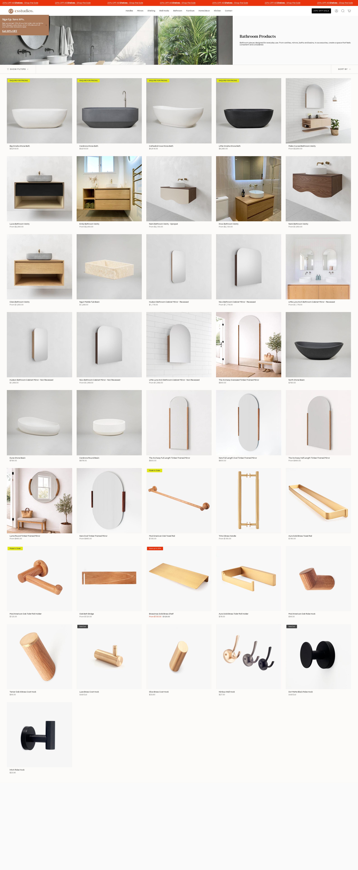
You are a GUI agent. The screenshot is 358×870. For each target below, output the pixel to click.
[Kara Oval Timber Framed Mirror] (109, 500)
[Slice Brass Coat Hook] (179, 656)
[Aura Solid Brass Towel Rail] (318, 500)
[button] (129, 10)
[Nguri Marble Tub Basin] (109, 266)
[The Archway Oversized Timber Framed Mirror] (248, 344)
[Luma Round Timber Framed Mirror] (39, 500)
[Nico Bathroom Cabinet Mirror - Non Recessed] (109, 344)
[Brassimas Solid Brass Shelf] (179, 578)
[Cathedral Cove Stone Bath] (179, 110)
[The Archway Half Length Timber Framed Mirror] (318, 422)
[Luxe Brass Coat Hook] (109, 656)
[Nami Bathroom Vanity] (318, 188)
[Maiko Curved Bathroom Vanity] (318, 110)
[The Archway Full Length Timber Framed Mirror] (179, 422)
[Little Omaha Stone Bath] (248, 110)
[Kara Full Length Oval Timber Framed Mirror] (248, 422)
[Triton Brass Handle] (248, 500)
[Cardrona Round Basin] (109, 422)
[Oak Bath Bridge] (109, 578)
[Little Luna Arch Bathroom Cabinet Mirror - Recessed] (318, 266)
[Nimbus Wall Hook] (248, 656)
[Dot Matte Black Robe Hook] (318, 656)
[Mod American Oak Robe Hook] (318, 578)
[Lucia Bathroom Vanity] (39, 188)
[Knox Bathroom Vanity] (248, 188)
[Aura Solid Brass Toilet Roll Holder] (248, 578)
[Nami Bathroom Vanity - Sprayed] (179, 188)
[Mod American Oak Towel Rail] (179, 500)
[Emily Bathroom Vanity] (109, 188)
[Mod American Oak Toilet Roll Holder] (39, 578)
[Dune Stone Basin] (39, 422)
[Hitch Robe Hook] (39, 734)
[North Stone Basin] (318, 344)
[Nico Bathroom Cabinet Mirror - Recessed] (248, 266)
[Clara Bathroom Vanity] (39, 266)
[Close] (46, 25)
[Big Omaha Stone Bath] (39, 110)
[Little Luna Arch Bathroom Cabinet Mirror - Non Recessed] (179, 344)
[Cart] (349, 11)
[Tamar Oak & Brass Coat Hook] (39, 656)
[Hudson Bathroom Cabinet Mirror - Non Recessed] (39, 344)
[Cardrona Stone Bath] (109, 110)
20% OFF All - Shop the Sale (20, 3)
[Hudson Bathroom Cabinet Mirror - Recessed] (179, 266)
